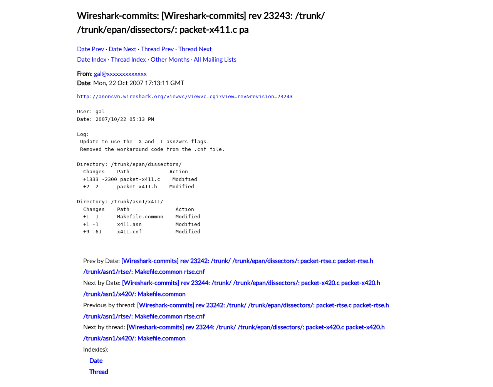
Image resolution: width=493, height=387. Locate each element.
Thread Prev (157, 49)
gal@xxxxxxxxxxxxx (120, 74)
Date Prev (90, 49)
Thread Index (128, 60)
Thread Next (195, 49)
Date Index (91, 60)
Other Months (170, 60)
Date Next (122, 49)
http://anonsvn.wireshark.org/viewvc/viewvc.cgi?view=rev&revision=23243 (185, 96)
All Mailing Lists (215, 60)
